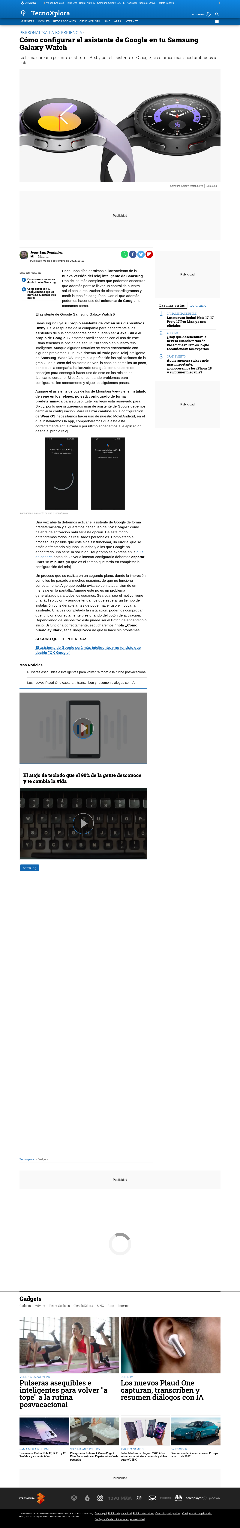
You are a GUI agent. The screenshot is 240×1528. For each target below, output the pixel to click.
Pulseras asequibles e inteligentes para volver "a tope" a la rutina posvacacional (86, 672)
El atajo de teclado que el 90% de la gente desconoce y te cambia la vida (82, 778)
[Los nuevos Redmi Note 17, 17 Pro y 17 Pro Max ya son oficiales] (44, 1432)
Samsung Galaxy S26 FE (111, 2)
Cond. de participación (167, 1513)
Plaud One (71, 2)
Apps (117, 21)
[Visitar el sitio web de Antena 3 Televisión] (74, 1498)
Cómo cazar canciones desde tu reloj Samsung (41, 281)
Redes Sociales (64, 21)
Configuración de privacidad (197, 1513)
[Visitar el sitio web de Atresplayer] (196, 1498)
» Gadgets (41, 1159)
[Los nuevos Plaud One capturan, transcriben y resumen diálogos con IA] (170, 1345)
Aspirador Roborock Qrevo (141, 2)
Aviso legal (101, 1513)
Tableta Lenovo (165, 2)
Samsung (29, 868)
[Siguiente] (218, 3)
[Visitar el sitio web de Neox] (100, 1498)
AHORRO (172, 333)
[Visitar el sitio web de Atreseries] (139, 1498)
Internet (131, 21)
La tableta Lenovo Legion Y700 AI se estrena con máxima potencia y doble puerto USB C (144, 1456)
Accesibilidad (137, 1519)
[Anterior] (43, 3)
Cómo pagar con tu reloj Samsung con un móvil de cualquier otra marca (41, 293)
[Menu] (216, 21)
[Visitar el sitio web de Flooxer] (214, 1498)
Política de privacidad (120, 1513)
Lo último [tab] (198, 305)
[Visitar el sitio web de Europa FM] (165, 1498)
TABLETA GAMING (132, 1449)
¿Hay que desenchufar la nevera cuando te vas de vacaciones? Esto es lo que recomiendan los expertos (188, 343)
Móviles (44, 21)
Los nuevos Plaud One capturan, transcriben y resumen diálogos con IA (81, 683)
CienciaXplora (90, 21)
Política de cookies (143, 1513)
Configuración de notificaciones (112, 1519)
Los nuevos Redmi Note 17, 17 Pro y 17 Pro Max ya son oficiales (190, 321)
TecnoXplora (27, 1159)
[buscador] (216, 14)
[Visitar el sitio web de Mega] (126, 1498)
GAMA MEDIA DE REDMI (181, 313)
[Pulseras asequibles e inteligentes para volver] (69, 1345)
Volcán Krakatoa (55, 2)
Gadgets (27, 21)
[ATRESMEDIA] (32, 1498)
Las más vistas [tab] (172, 305)
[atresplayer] (200, 14)
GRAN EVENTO (176, 356)
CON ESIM (127, 1377)
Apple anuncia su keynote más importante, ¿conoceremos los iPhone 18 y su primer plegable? (189, 366)
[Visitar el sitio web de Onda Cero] (152, 1498)
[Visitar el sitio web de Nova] (113, 1498)
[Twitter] (32, 256)
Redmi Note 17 (87, 2)
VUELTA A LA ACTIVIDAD (35, 1377)
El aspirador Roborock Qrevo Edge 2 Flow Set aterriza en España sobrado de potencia (94, 1456)
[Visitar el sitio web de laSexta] (87, 1498)
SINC (107, 21)
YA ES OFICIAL (180, 1449)
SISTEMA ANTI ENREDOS (85, 1449)
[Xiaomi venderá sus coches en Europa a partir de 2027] (195, 1432)
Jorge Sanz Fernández (46, 252)
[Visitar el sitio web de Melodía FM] (178, 1498)
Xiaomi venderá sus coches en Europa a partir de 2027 (194, 1455)
